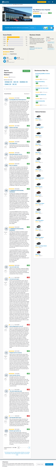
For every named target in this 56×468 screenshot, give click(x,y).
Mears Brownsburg (40, 81)
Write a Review (37, 16)
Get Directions (50, 48)
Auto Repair (38, 48)
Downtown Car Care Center (42, 88)
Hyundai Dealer (9, 4)
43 (27, 447)
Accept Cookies (49, 464)
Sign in (49, 1)
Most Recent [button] (26, 93)
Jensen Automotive (40, 101)
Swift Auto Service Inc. (40, 94)
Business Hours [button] (51, 42)
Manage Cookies (40, 464)
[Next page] (29, 447)
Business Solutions (42, 1)
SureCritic (4, 4)
